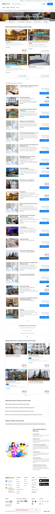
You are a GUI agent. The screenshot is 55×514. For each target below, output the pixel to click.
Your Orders (45, 0)
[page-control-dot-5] (28, 395)
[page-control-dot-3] (27, 395)
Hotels (25, 481)
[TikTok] (43, 504)
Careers (18, 483)
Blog (17, 479)
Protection (18, 491)
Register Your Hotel (35, 489)
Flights (25, 479)
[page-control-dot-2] (26, 395)
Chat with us (10, 481)
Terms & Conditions (33, 487)
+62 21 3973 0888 (11, 492)
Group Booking (34, 482)
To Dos (25, 485)
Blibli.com (18, 493)
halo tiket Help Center (34, 480)
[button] (46, 27)
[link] (44, 4)
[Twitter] (43, 501)
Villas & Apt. (26, 483)
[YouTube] (48, 501)
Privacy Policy (34, 484)
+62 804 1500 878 (11, 489)
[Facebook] (40, 501)
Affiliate (18, 487)
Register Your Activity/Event (34, 492)
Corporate (18, 485)
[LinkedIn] (45, 501)
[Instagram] (40, 504)
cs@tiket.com (10, 485)
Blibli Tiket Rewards (38, 0)
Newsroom (18, 481)
